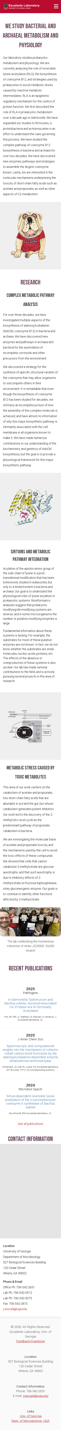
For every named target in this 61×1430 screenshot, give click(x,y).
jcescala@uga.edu (15, 1309)
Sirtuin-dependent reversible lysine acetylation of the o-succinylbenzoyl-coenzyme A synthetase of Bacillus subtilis (30, 1101)
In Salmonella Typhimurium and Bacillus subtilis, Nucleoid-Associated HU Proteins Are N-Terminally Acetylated (30, 1005)
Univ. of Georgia (31, 1416)
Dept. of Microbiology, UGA (30, 1421)
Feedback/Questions (30, 1341)
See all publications (30, 1124)
